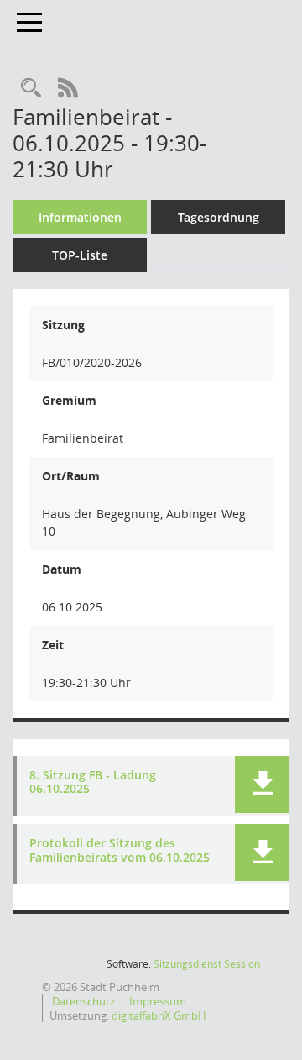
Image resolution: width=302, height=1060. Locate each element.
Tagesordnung (218, 217)
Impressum (157, 1001)
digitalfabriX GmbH (159, 1015)
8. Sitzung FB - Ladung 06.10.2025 (92, 783)
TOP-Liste (79, 255)
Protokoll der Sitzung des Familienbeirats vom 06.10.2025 (119, 851)
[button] (262, 784)
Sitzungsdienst (207, 964)
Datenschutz (82, 1001)
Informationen (80, 217)
